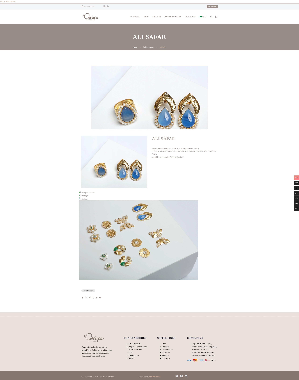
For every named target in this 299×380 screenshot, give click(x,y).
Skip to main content (7, 1)
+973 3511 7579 (89, 6)
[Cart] (217, 16)
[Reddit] (100, 297)
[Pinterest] (90, 297)
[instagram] (181, 376)
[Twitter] (86, 297)
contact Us (190, 16)
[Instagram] (104, 6)
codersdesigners (154, 376)
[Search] (211, 16)
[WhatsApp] (107, 6)
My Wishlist (212, 6)
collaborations (88, 291)
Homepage (134, 16)
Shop (146, 16)
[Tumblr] (93, 297)
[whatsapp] (177, 376)
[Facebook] (83, 297)
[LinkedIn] (97, 297)
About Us (156, 16)
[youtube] (186, 376)
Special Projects (173, 16)
